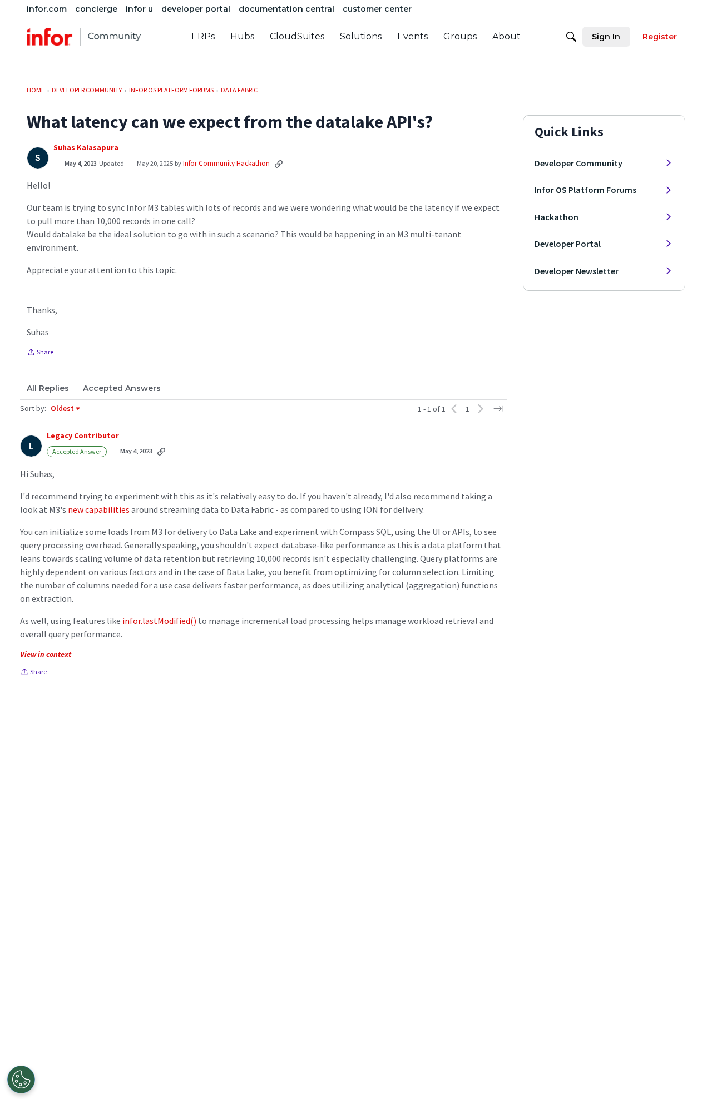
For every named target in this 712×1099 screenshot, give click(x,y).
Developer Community (578, 163)
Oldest (63, 408)
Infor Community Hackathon (226, 163)
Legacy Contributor (83, 435)
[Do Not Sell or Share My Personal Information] (21, 1079)
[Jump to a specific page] (498, 409)
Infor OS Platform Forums (585, 189)
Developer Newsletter (577, 270)
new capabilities (99, 509)
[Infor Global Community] (84, 37)
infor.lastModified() (159, 620)
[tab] (48, 388)
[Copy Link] (278, 164)
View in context (45, 654)
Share (40, 353)
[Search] (571, 37)
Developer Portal (568, 243)
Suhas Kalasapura (85, 147)
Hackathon (556, 216)
